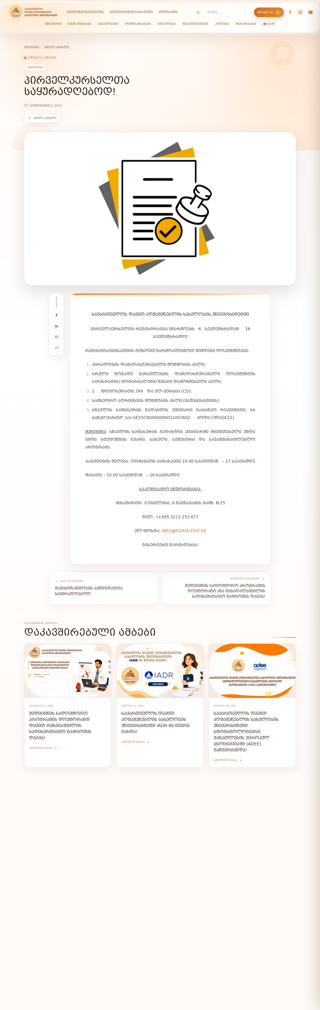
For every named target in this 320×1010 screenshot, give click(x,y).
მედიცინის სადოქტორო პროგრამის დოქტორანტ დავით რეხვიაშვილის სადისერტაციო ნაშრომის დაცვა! (60, 725)
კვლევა (222, 24)
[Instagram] (300, 12)
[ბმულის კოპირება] (56, 347)
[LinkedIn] (56, 325)
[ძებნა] (195, 12)
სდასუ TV (268, 12)
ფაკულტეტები (195, 24)
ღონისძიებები (138, 24)
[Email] (56, 336)
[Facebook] (290, 12)
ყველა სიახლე (56, 47)
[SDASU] (33, 12)
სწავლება (167, 24)
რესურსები (246, 24)
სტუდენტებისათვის (85, 12)
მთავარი (53, 24)
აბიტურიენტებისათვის (131, 12)
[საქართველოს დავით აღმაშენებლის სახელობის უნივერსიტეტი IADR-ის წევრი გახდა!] (160, 671)
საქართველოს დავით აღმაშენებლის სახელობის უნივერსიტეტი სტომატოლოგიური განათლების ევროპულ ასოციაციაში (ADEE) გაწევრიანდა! (246, 732)
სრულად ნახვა (40, 748)
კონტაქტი (168, 12)
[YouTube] (310, 12)
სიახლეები (108, 24)
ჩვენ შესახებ (80, 24)
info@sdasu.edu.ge (184, 530)
